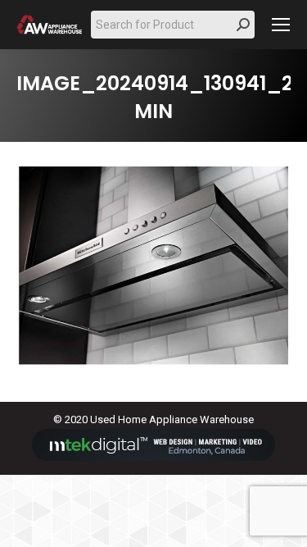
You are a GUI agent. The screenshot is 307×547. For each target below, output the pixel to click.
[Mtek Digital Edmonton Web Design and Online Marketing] (154, 457)
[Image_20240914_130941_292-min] (153, 267)
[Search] (243, 25)
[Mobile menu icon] (281, 24)
